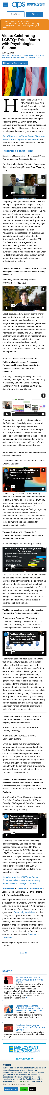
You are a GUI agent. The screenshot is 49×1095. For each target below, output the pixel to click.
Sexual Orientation (19, 57)
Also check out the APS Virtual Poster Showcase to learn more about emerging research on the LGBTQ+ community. (21, 880)
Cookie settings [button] (11, 1089)
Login (34, 14)
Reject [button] (32, 1089)
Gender (41, 55)
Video (39, 57)
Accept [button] (24, 1089)
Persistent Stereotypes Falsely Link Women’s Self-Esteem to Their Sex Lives (29, 1008)
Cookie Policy (22, 1081)
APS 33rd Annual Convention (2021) (22, 55)
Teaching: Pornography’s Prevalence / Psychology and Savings (30, 1027)
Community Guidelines (24, 912)
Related (7, 971)
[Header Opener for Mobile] (5, 5)
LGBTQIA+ (6, 57)
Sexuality (32, 57)
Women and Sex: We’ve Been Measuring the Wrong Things (29, 979)
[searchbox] (16, 14)
